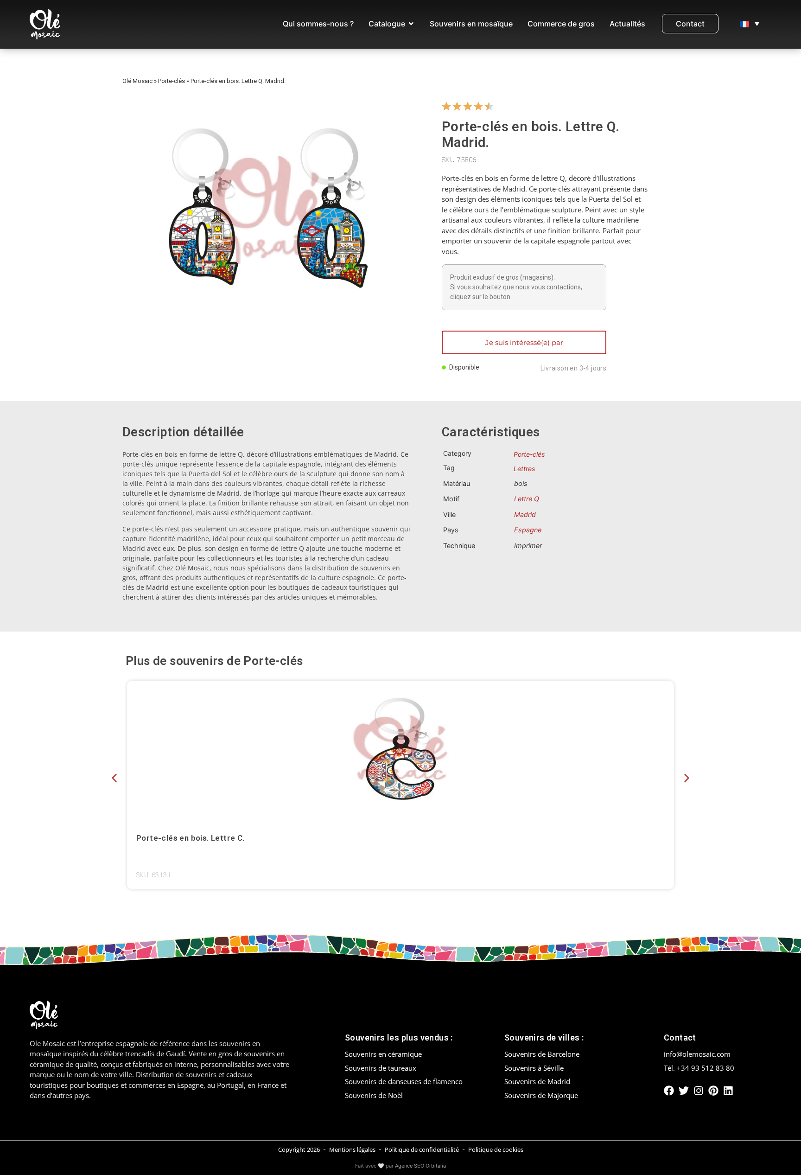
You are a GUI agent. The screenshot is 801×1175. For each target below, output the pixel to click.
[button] (114, 778)
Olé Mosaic (137, 80)
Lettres (524, 469)
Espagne (527, 530)
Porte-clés (171, 80)
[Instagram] (698, 1091)
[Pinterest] (713, 1091)
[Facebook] (669, 1091)
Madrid (525, 514)
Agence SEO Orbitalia (420, 1165)
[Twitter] (684, 1091)
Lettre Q (526, 499)
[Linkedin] (728, 1091)
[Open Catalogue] (411, 23)
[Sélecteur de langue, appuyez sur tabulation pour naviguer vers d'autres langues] (749, 24)
